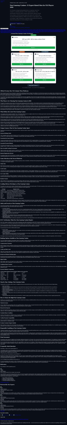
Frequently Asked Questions (29, 32)
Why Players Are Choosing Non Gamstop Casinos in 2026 (28, 29)
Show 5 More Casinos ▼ (33, 85)
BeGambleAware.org (42, 87)
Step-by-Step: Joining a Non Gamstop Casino (39, 31)
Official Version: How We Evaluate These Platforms (9, 29)
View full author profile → (4, 382)
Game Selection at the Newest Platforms (15, 30)
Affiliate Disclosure (13, 419)
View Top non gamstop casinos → (15, 22)
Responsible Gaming (25, 419)
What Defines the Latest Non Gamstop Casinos (46, 29)
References (37, 32)
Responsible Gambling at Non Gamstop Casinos (8, 32)
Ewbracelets (2, 0)
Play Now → (33, 47)
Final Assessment (20, 32)
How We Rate (19, 419)
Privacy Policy (2, 419)
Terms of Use (7, 419)
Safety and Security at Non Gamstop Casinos (49, 30)
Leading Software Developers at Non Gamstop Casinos (31, 30)
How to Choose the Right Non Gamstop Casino (55, 31)
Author (1, 1)
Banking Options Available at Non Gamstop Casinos (22, 31)
